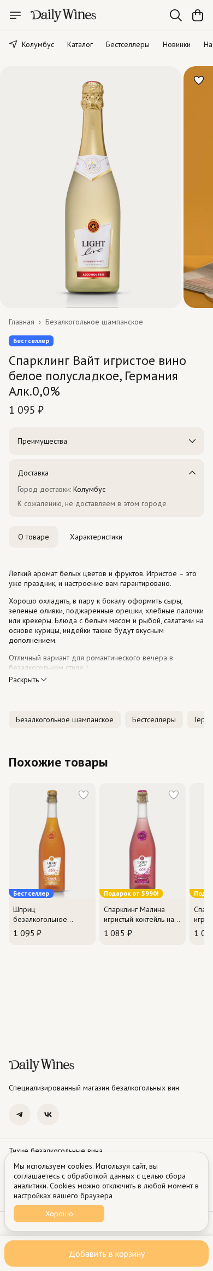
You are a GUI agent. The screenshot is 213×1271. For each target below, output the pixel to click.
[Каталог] (15, 15)
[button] (65, 719)
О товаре (33, 537)
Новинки (177, 44)
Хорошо (59, 1213)
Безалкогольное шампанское (94, 322)
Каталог (80, 44)
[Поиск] (175, 15)
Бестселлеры (128, 44)
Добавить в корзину (107, 1253)
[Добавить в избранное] (198, 80)
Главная (21, 322)
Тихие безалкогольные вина (56, 1151)
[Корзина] (197, 15)
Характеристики (96, 537)
